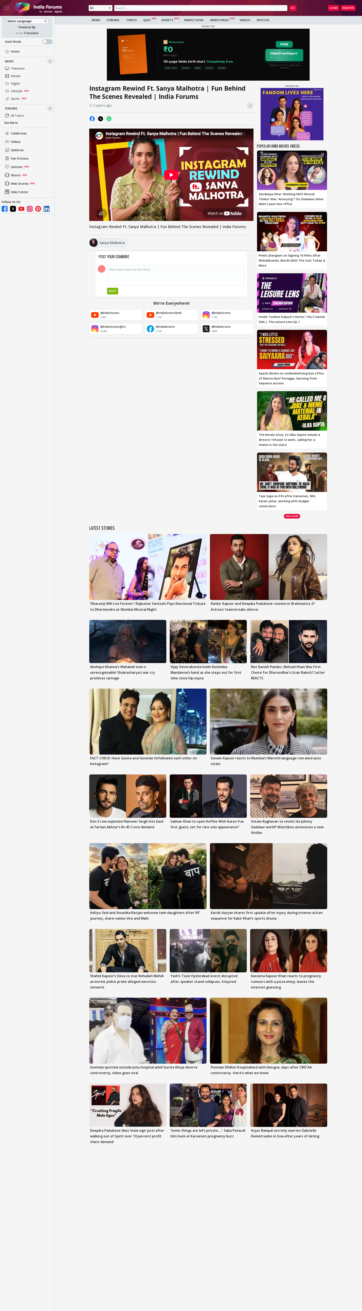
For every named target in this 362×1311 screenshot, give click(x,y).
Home (15, 51)
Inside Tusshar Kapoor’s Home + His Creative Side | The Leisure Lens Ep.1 (292, 319)
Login (333, 8)
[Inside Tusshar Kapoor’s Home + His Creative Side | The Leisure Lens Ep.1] (292, 293)
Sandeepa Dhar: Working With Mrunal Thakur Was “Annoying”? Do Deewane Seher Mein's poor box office (291, 199)
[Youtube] (21, 209)
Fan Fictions (19, 158)
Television (18, 68)
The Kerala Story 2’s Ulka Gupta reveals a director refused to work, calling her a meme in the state (289, 440)
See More (11, 123)
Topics (131, 20)
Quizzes (17, 167)
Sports (15, 99)
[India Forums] (38, 8)
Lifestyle (16, 91)
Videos (16, 142)
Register (348, 8)
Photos (263, 20)
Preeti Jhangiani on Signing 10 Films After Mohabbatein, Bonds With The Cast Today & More (292, 260)
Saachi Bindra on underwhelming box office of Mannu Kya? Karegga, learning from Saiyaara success (291, 378)
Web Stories (19, 184)
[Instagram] (30, 209)
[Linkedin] (46, 209)
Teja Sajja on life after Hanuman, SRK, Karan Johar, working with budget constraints (287, 501)
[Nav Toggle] (6, 8)
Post (112, 291)
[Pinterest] (38, 209)
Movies (16, 76)
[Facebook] (5, 209)
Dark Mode (13, 42)
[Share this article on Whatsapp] (109, 119)
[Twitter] (13, 209)
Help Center (19, 192)
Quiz (146, 20)
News (9, 61)
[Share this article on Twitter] (100, 119)
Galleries (17, 150)
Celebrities (19, 133)
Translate (31, 33)
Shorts (16, 175)
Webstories (219, 20)
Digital (15, 83)
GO (293, 8)
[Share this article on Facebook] (92, 119)
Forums (11, 108)
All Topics (17, 115)
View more (292, 516)
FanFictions (193, 20)
